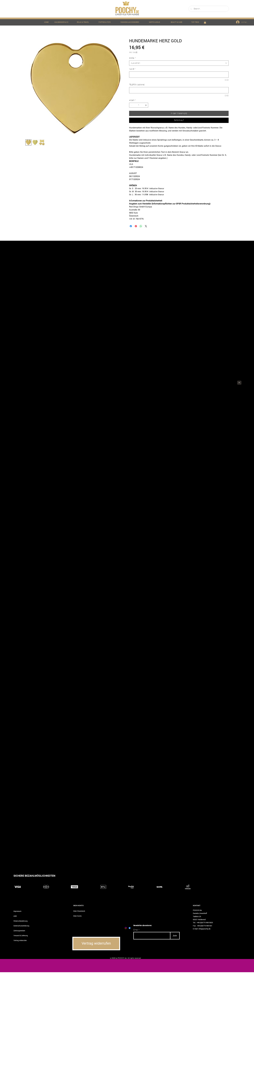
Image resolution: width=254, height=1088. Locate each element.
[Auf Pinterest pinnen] (135, 226)
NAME (132, 69)
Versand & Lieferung (20, 935)
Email (135, 930)
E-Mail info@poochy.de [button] (201, 929)
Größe (132, 58)
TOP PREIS (195, 22)
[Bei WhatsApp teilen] (140, 226)
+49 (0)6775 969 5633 (205, 922)
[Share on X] (146, 226)
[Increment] (146, 105)
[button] (205, 22)
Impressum (17, 911)
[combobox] (179, 63)
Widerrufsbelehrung (20, 921)
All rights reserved (134, 958)
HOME (46, 22)
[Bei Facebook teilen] (130, 226)
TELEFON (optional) (137, 85)
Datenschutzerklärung (21, 926)
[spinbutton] (138, 105)
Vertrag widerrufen (20, 940)
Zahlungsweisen (19, 931)
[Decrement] (131, 105)
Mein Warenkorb (79, 911)
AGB (15, 916)
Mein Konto (77, 916)
